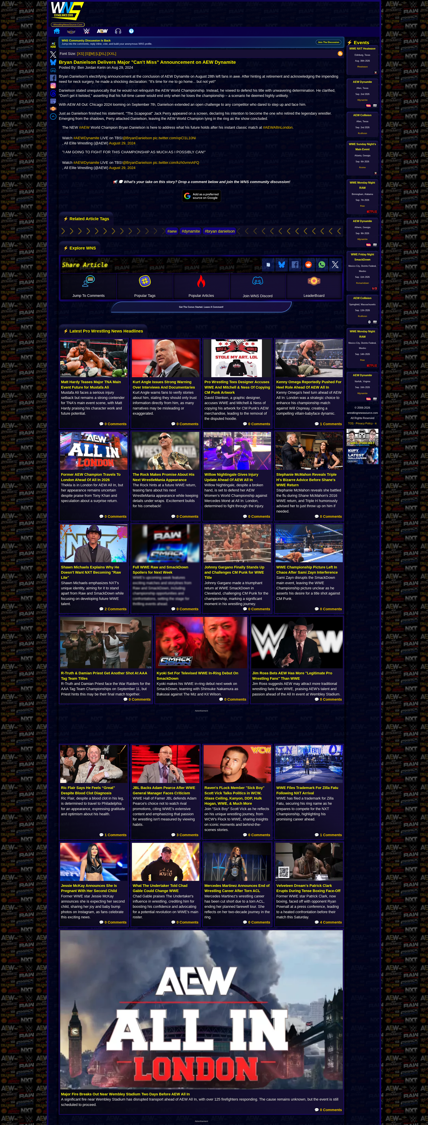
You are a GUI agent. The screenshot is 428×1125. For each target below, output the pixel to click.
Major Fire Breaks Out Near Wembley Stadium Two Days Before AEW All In (125, 1094)
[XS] (80, 54)
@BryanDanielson (137, 138)
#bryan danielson (220, 231)
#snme (362, 167)
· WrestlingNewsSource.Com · (68, 24)
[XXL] (111, 54)
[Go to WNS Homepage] (68, 12)
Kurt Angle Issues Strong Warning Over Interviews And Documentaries (164, 384)
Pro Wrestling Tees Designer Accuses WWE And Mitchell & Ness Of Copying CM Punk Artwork (237, 387)
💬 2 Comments (113, 609)
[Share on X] (335, 264)
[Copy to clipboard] (268, 264)
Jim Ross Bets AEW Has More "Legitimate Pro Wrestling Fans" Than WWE (292, 675)
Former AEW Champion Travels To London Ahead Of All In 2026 (91, 477)
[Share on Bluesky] (281, 264)
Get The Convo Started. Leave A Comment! (201, 307)
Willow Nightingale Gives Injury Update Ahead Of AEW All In (231, 477)
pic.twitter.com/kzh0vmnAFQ (176, 162)
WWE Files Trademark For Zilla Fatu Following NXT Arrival (307, 790)
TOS (351, 423)
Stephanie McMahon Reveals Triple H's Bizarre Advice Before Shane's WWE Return (306, 479)
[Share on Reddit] (308, 264)
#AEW (84, 127)
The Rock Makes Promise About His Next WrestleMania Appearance (163, 477)
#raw (362, 206)
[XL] (103, 54)
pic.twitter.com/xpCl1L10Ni (174, 138)
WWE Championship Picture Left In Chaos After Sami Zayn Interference (307, 569)
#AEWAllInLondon (278, 127)
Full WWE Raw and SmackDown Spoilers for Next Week (160, 569)
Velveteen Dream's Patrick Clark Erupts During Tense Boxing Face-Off (308, 888)
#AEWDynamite (86, 138)
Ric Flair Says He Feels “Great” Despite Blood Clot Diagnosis (88, 790)
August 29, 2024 (122, 143)
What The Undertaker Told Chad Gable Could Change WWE (160, 888)
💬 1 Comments (328, 424)
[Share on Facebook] (295, 264)
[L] (98, 54)
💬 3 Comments (184, 835)
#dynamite (191, 231)
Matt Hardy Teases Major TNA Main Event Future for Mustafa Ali (91, 384)
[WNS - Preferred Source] (201, 196)
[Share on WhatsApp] (322, 264)
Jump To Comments (88, 296)
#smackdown (362, 283)
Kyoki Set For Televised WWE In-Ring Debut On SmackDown (197, 675)
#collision (362, 133)
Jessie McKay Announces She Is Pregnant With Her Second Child (89, 888)
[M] (92, 54)
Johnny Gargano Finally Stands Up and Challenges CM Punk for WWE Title (234, 572)
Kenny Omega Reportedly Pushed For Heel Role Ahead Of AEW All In (309, 384)
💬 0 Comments (113, 424)
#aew (172, 231)
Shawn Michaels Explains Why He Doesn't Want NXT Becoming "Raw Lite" (91, 572)
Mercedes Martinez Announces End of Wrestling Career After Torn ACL (237, 888)
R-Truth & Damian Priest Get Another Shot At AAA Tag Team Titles (104, 675)
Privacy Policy (364, 423)
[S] (87, 54)
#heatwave (362, 66)
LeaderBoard (314, 296)
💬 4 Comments (328, 922)
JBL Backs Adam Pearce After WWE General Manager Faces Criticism (164, 790)
